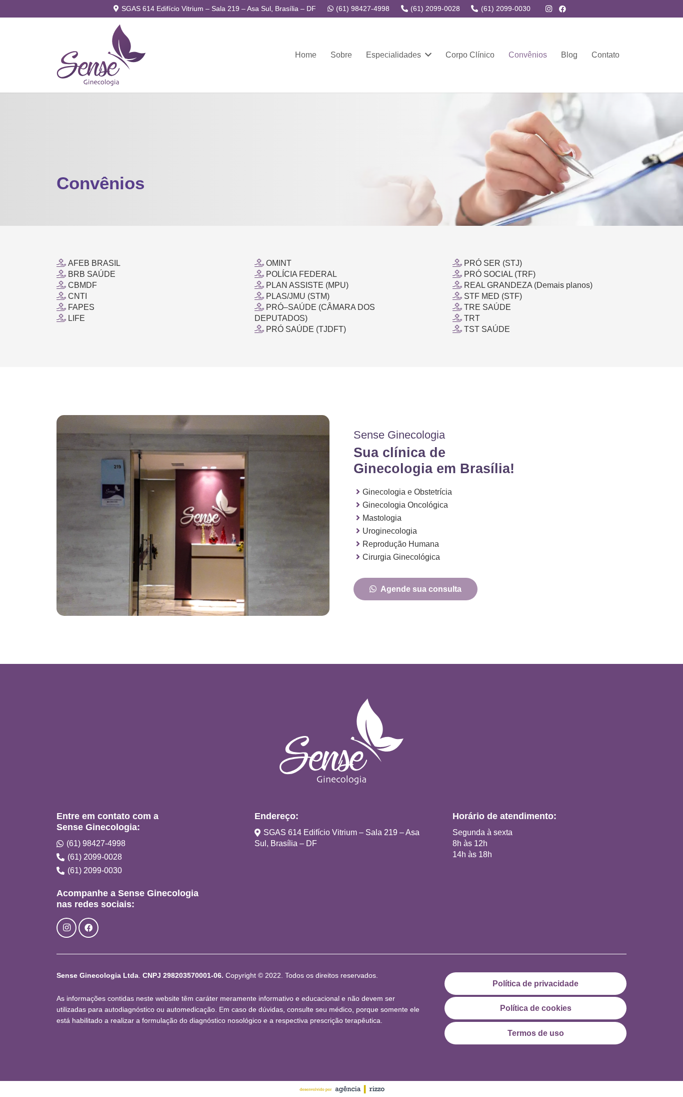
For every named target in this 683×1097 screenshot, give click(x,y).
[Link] (101, 55)
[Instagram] (549, 9)
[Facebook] (563, 9)
